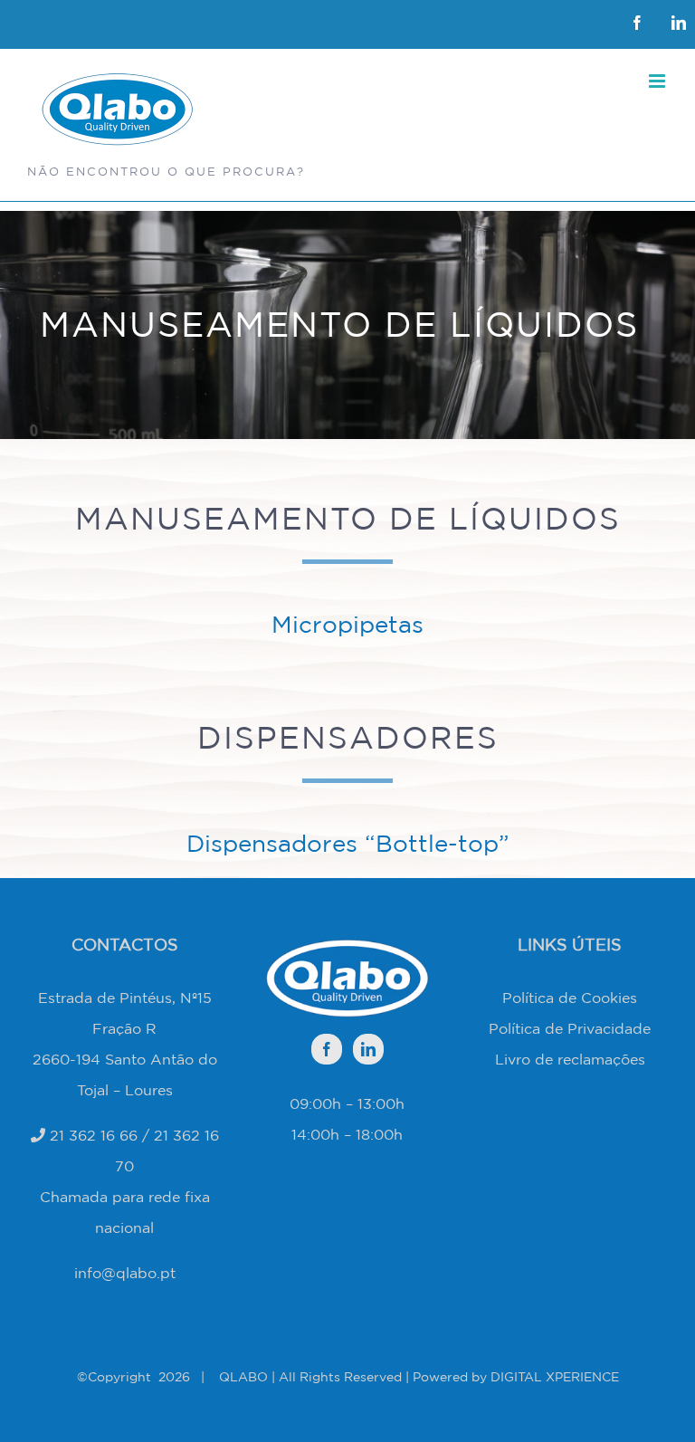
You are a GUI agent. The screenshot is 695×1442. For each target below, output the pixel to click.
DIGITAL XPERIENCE (554, 1377)
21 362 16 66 (94, 1135)
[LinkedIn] (368, 1049)
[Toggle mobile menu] (658, 81)
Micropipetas (347, 624)
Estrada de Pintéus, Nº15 (125, 997)
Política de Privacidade (570, 1028)
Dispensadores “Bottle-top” (347, 843)
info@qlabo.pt (125, 1273)
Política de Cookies (569, 997)
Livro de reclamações (570, 1059)
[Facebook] (326, 1049)
